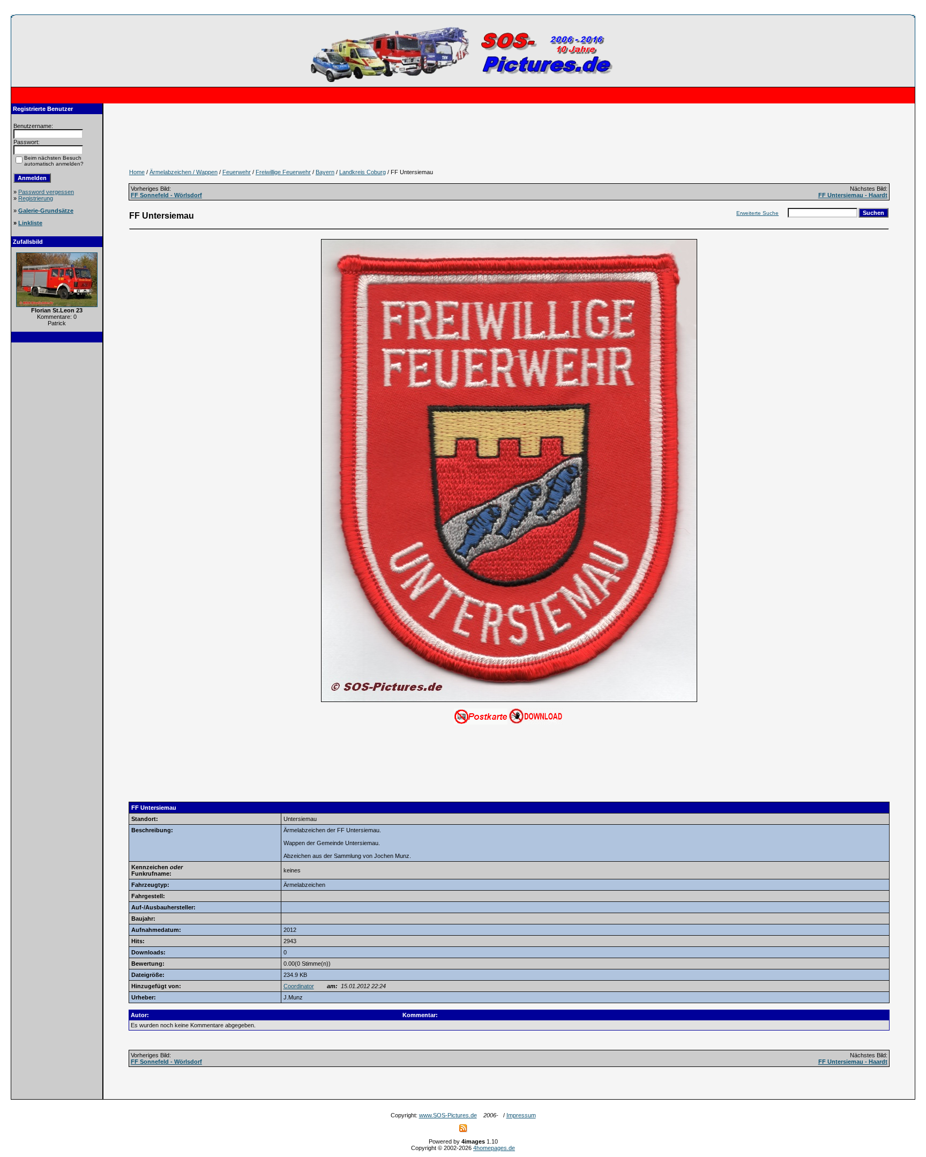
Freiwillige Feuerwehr (283, 172)
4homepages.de (494, 1148)
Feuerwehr (236, 172)
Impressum (521, 1115)
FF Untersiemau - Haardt (852, 195)
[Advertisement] (57, 510)
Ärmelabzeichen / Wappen (184, 172)
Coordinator (298, 986)
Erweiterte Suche (757, 213)
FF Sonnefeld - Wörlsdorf (166, 195)
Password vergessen (46, 192)
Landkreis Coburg (362, 172)
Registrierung (35, 198)
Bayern (325, 172)
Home (137, 172)
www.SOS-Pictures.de (448, 1115)
